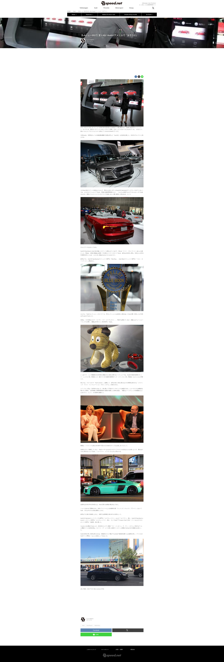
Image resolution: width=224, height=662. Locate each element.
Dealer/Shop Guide (130, 14)
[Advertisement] (111, 62)
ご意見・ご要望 (119, 649)
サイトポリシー (105, 649)
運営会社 (133, 649)
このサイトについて (91, 649)
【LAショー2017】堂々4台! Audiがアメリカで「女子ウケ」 (109, 35)
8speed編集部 (90, 39)
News (74, 14)
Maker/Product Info (108, 14)
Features (89, 14)
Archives (149, 14)
